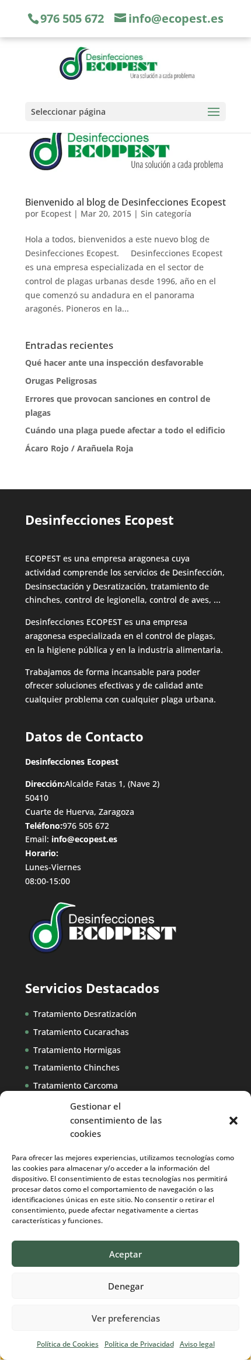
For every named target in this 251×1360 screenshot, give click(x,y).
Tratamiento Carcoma (75, 1085)
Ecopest (56, 213)
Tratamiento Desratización (85, 1013)
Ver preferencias (126, 1318)
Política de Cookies (68, 1344)
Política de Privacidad (139, 1344)
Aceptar (125, 1254)
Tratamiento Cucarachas (81, 1031)
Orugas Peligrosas (61, 380)
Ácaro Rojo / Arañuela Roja (79, 448)
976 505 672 (72, 18)
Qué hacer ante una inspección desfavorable (114, 362)
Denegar (126, 1286)
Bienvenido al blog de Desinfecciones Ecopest (125, 202)
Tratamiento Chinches (76, 1067)
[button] (233, 1120)
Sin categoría (166, 213)
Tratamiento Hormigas (77, 1049)
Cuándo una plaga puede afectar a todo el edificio (125, 430)
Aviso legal (197, 1344)
